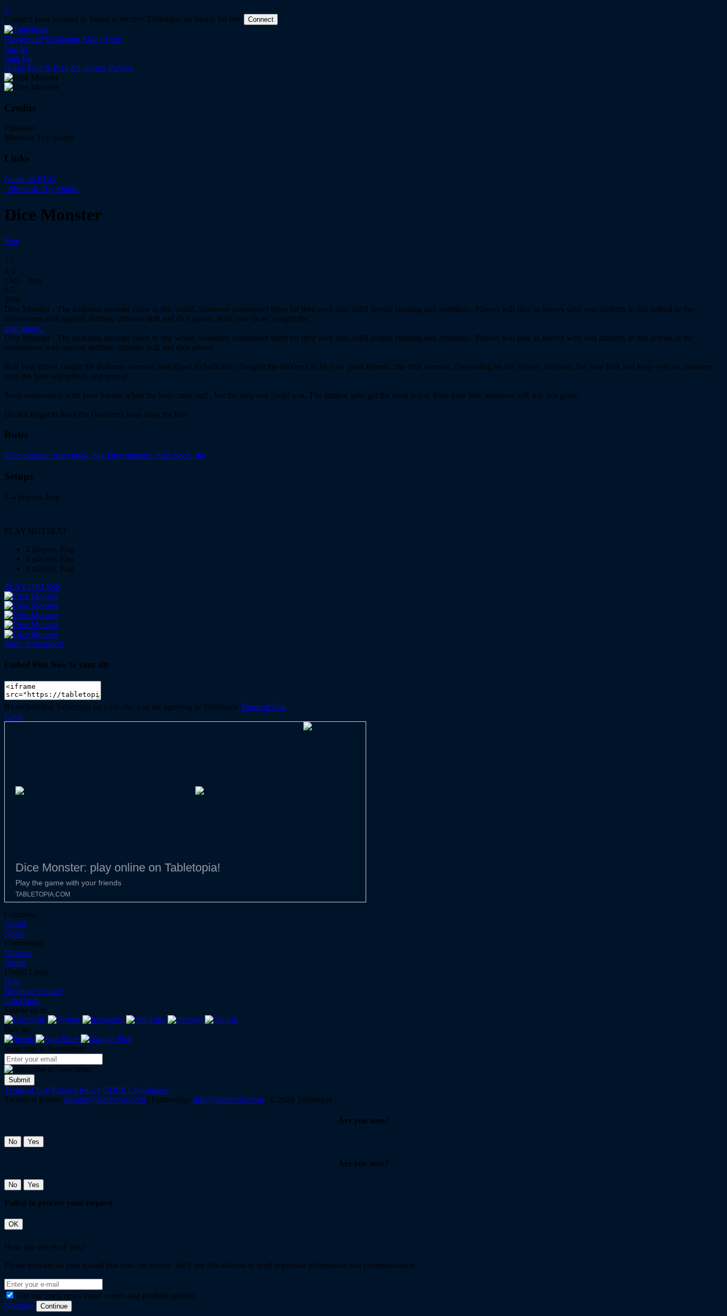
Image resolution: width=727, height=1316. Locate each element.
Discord (17, 952)
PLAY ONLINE (32, 586)
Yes (33, 1142)
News (14, 933)
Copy (13, 716)
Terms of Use (263, 706)
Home (14, 67)
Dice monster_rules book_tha (156, 455)
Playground (23, 39)
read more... (24, 328)
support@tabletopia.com (104, 1099)
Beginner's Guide (33, 991)
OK (14, 1224)
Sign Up (18, 58)
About (92, 39)
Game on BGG (30, 179)
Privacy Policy (76, 1090)
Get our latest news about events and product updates (106, 1295)
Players (120, 67)
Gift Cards (21, 1000)
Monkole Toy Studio (42, 188)
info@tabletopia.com (228, 1099)
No (13, 1142)
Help (113, 39)
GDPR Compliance (136, 1090)
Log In (15, 48)
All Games (88, 67)
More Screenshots (34, 643)
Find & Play (47, 67)
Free (11, 240)
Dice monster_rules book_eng (54, 455)
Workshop (62, 39)
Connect (261, 19)
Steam (14, 962)
